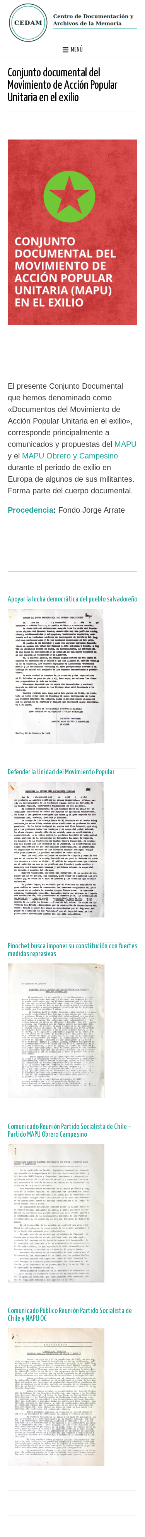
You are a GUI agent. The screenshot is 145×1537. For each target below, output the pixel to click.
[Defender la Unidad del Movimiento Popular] (56, 913)
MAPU (125, 444)
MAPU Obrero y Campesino (70, 455)
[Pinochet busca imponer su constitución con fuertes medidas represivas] (56, 1094)
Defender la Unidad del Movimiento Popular (61, 772)
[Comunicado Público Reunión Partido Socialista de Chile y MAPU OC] (56, 1461)
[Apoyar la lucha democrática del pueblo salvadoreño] (56, 739)
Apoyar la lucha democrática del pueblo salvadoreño (72, 599)
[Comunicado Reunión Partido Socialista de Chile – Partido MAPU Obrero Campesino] (56, 1278)
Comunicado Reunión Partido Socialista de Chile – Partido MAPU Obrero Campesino (69, 1130)
